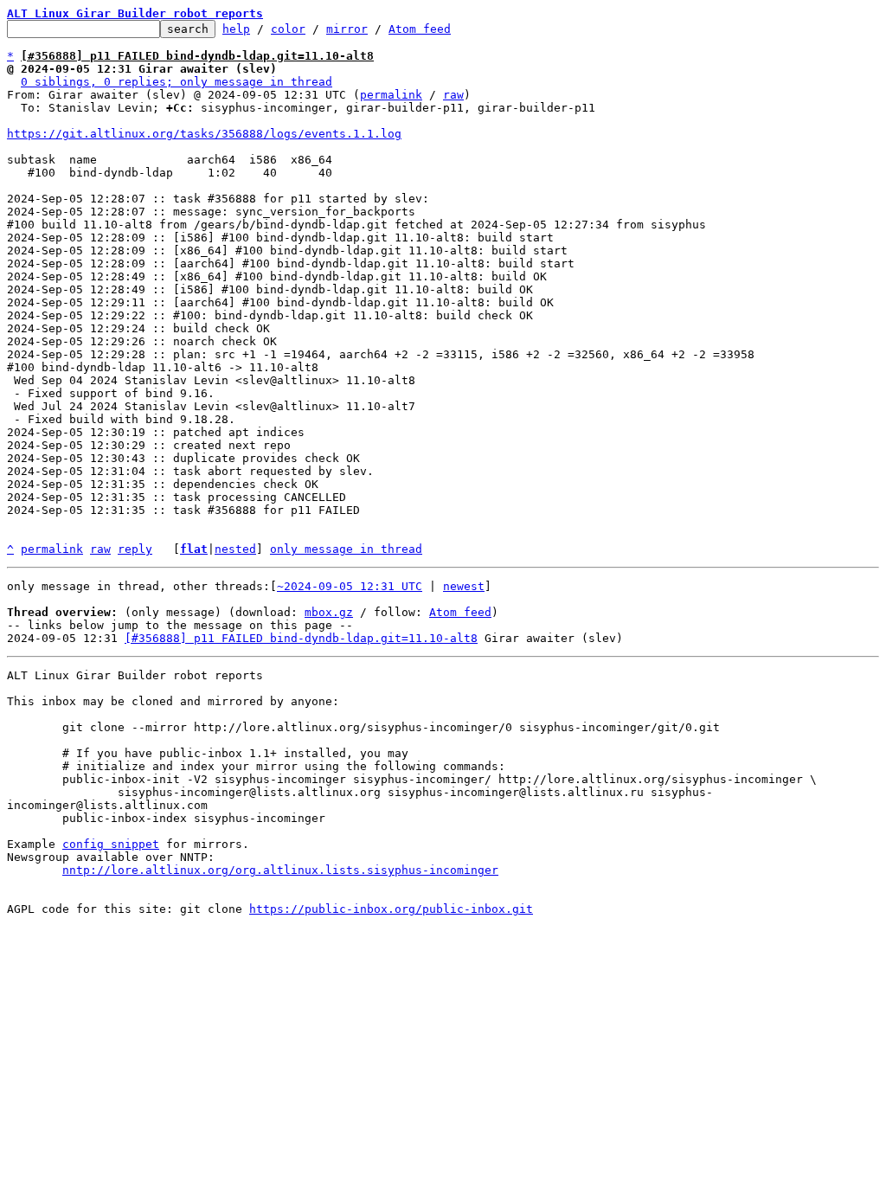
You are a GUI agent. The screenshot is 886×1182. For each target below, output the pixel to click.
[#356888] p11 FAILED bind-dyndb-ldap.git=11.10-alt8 (301, 638)
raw (453, 94)
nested (235, 549)
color (288, 28)
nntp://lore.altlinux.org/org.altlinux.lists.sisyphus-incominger (280, 870)
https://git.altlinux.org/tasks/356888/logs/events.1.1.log (204, 133)
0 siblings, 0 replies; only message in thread (176, 81)
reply (135, 549)
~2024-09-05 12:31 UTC (349, 586)
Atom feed (419, 28)
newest (464, 586)
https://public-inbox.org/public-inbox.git (391, 909)
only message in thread (346, 549)
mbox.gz (329, 612)
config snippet (110, 844)
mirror (347, 28)
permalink (391, 94)
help (236, 28)
